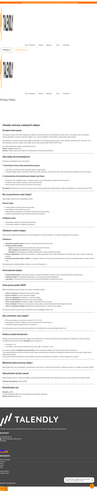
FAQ (1, 467)
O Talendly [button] (65, 45)
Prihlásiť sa (6, 50)
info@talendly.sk (6, 437)
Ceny (57, 45)
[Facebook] (3, 451)
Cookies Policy (4, 473)
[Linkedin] (1, 451)
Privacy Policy (4, 471)
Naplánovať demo (21, 50)
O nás (1, 465)
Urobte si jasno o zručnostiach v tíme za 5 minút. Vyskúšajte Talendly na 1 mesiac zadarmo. (50, 2)
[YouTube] (7, 451)
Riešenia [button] (49, 45)
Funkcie (40, 45)
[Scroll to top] (2, 489)
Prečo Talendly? (30, 45)
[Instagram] (5, 451)
